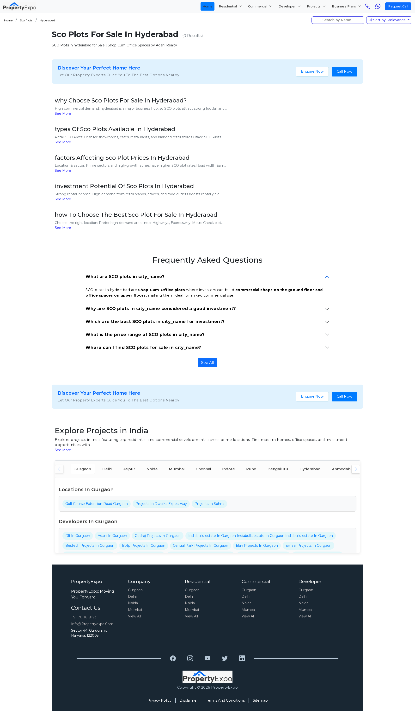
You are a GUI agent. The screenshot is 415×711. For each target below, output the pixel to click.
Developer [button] (288, 6)
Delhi (132, 596)
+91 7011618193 (84, 617)
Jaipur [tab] (129, 469)
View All (134, 616)
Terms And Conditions (225, 700)
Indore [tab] (228, 469)
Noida (133, 603)
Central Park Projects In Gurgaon (200, 545)
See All (207, 362)
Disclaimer (189, 700)
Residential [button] (228, 6)
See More (63, 113)
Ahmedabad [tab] (343, 469)
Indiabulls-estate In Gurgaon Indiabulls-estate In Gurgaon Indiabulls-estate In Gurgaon (260, 535)
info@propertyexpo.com (92, 624)
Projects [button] (314, 6)
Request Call (398, 6)
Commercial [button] (258, 6)
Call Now (344, 71)
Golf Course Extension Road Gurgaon (96, 504)
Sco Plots (26, 20)
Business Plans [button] (344, 6)
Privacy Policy (159, 700)
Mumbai (135, 610)
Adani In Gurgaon (112, 535)
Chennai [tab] (203, 469)
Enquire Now (312, 71)
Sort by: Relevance (389, 20)
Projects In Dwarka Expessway (161, 504)
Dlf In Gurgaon (77, 535)
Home (207, 6)
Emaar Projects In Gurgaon (308, 545)
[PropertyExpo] (173, 658)
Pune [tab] (251, 469)
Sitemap (260, 700)
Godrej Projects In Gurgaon (158, 535)
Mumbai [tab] (176, 469)
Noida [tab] (152, 469)
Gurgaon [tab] (82, 469)
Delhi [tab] (107, 469)
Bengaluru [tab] (278, 469)
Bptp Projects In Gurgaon (143, 545)
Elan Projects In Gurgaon (257, 545)
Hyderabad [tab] (310, 469)
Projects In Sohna (209, 504)
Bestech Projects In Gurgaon (89, 545)
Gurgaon (135, 590)
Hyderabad (47, 20)
